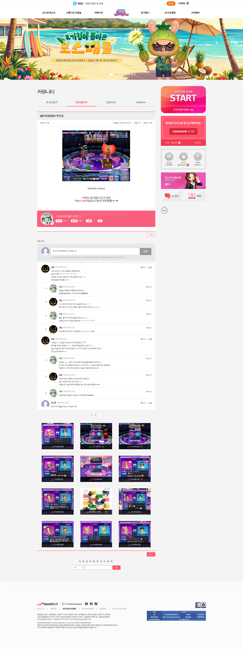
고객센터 (195, 12)
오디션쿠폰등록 (169, 163)
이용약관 (53, 609)
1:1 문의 (172, 196)
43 (87, 561)
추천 (142, 267)
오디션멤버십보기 (182, 163)
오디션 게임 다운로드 (183, 109)
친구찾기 (145, 12)
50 (111, 561)
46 (97, 561)
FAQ (195, 196)
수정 (47, 123)
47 (101, 561)
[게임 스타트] (183, 96)
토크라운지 (52, 102)
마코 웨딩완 (98, 446)
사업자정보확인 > (104, 617)
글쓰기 (151, 554)
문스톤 (53, 403)
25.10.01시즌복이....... (98, 512)
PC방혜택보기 (197, 163)
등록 (145, 251)
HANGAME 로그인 (183, 131)
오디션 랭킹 (170, 12)
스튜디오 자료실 (73, 12)
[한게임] (61, 3)
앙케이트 (111, 102)
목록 (151, 235)
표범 (52, 267)
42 (83, 561)
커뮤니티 (98, 12)
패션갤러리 (81, 102)
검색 (116, 568)
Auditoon (141, 102)
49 (108, 561)
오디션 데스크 (48, 12)
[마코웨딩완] (59, 446)
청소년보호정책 (88, 609)
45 (94, 561)
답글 (150, 267)
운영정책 (103, 609)
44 (90, 561)
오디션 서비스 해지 (119, 609)
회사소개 (40, 609)
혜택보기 (198, 143)
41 (80, 561)
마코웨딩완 (59, 479)
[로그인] (171, 3)
